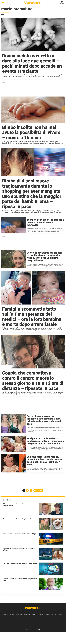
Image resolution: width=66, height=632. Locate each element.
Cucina (34, 614)
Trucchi (38, 618)
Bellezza (19, 614)
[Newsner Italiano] (32, 2)
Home (2, 14)
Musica (47, 614)
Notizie (60, 614)
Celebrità (27, 614)
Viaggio (53, 618)
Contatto (37, 624)
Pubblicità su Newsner (25, 624)
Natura (53, 614)
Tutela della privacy (48, 624)
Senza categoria (21, 618)
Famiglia (40, 614)
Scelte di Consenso (33, 629)
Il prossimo (38, 490)
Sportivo (31, 618)
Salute (12, 618)
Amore (6, 614)
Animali (12, 614)
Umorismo (46, 618)
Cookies (13, 624)
